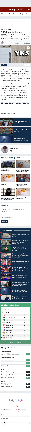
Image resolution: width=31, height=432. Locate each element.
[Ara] (29, 10)
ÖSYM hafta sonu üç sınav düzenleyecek (22, 197)
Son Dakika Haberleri (23, 415)
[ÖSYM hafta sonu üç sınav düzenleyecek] (23, 192)
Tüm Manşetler (6, 415)
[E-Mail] (11, 151)
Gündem (9, 14)
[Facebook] (10, 400)
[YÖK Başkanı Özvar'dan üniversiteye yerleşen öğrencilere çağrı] (23, 178)
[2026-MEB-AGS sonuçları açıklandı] (8, 178)
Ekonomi (15, 14)
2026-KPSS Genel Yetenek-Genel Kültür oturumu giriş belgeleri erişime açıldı (22, 170)
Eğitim (9, 29)
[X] (12, 400)
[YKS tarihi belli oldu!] (15, 54)
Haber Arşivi (6, 418)
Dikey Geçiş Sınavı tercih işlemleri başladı (7, 169)
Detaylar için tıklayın (16, 342)
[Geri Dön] (4, 423)
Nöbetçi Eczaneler (7, 406)
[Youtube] (21, 400)
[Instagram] (15, 400)
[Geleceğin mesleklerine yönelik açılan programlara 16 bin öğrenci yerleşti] (8, 192)
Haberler (3, 29)
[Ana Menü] (1, 9)
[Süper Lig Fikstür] (29, 348)
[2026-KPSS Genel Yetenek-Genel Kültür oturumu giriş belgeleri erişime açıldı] (23, 164)
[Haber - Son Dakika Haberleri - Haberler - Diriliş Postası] (15, 9)
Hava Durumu (21, 406)
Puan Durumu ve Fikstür (21, 410)
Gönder (4, 221)
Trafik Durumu (6, 409)
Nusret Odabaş (14, 148)
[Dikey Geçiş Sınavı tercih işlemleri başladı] (8, 164)
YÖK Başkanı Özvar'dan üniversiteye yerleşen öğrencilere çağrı (21, 184)
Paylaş (4, 64)
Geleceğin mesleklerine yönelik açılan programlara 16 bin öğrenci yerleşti (7, 198)
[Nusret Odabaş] (5, 149)
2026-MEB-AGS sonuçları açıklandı (7, 183)
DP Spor (22, 14)
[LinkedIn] (18, 400)
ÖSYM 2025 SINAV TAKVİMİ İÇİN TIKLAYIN (15, 103)
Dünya (3, 14)
